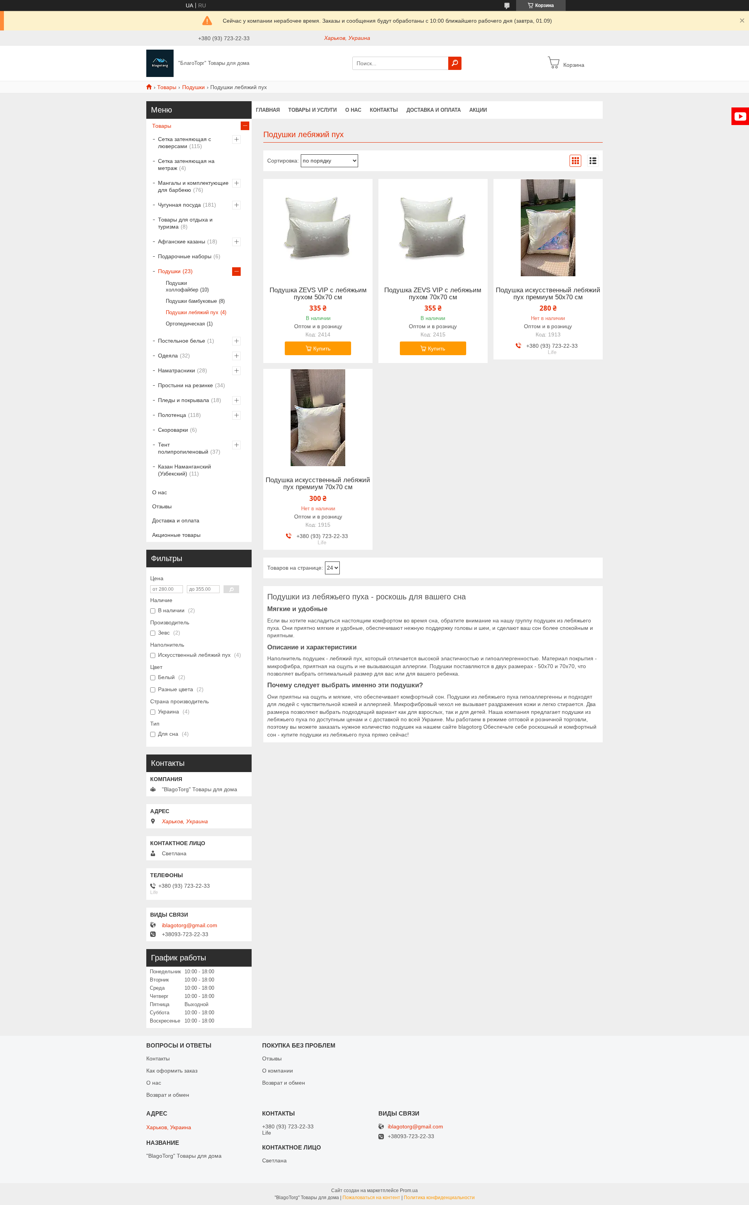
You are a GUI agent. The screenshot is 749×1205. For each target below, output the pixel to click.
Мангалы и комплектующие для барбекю (193, 186)
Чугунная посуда (179, 205)
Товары (166, 87)
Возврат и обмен (167, 1095)
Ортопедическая (185, 324)
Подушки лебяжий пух (192, 312)
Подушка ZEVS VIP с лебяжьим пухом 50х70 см (318, 294)
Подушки (193, 87)
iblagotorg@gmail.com (189, 925)
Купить (321, 348)
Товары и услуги (312, 110)
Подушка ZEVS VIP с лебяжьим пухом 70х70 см (432, 294)
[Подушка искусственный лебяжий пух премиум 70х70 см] (318, 418)
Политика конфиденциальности (439, 1197)
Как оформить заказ (171, 1070)
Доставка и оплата (433, 110)
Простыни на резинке (185, 385)
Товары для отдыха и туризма (185, 223)
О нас (353, 110)
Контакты (384, 110)
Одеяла (168, 355)
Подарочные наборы (184, 256)
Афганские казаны (181, 241)
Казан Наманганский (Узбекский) (184, 470)
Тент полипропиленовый (183, 448)
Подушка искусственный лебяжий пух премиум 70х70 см (318, 484)
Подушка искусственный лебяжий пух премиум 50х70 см (548, 294)
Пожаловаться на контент (371, 1197)
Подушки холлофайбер (182, 286)
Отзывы (162, 506)
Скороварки (173, 430)
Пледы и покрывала (183, 400)
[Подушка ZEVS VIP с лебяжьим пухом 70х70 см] (433, 228)
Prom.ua (409, 1190)
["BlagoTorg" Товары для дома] (160, 63)
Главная (268, 110)
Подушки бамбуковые (191, 301)
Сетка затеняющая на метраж (186, 164)
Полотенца (172, 415)
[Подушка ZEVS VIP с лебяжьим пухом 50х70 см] (318, 228)
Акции (478, 110)
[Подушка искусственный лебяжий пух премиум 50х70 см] (548, 228)
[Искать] (454, 63)
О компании (277, 1070)
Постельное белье (181, 341)
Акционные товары (176, 535)
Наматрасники (176, 370)
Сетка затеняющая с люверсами (184, 142)
